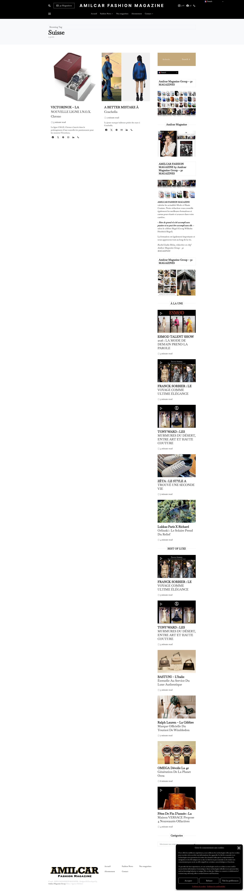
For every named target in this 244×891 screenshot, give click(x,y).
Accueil (107, 866)
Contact (125, 871)
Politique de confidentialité (216, 886)
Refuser (209, 880)
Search (185, 59)
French (163, 72)
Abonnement (109, 871)
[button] (239, 847)
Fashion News (127, 866)
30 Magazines (66, 5)
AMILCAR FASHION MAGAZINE (122, 5)
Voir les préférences (230, 880)
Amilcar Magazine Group (57, 884)
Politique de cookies (199, 886)
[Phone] (194, 5)
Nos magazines (145, 866)
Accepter (188, 880)
